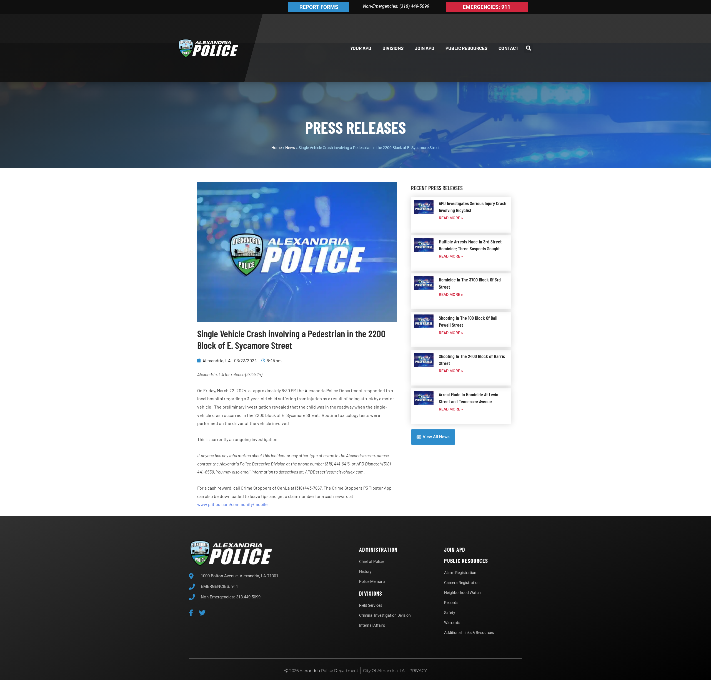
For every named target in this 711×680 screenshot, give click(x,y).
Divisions (393, 48)
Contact (509, 48)
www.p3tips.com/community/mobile (232, 504)
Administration (378, 549)
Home (276, 147)
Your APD (360, 48)
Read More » (451, 218)
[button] (528, 48)
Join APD (424, 48)
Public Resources (466, 48)
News (290, 147)
